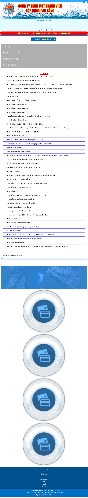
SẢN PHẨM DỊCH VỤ (48, 39)
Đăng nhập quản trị (44, 29)
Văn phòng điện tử (44, 20)
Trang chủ (36, 39)
